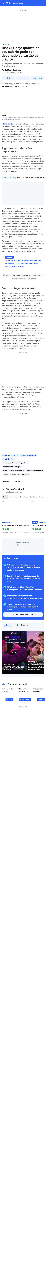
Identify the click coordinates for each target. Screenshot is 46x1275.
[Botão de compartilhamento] (8, 78)
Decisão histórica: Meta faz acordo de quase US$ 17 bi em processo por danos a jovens (23, 263)
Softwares (13, 497)
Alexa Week (23, 497)
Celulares (33, 497)
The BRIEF (5, 44)
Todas (5, 497)
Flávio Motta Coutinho (11, 70)
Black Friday (8, 124)
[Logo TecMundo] (14, 3)
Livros (41, 497)
